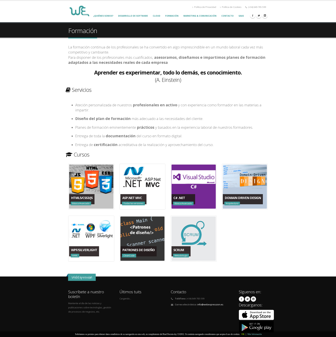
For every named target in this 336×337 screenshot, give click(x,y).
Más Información (254, 334)
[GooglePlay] (256, 326)
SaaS (241, 15)
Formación (171, 15)
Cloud (156, 15)
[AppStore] (256, 314)
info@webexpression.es (210, 304)
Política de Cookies (231, 7)
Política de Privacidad (205, 7)
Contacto (227, 15)
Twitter (258, 15)
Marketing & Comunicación (199, 15)
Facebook (252, 15)
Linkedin (265, 15)
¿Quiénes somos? (103, 15)
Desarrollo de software (133, 15)
